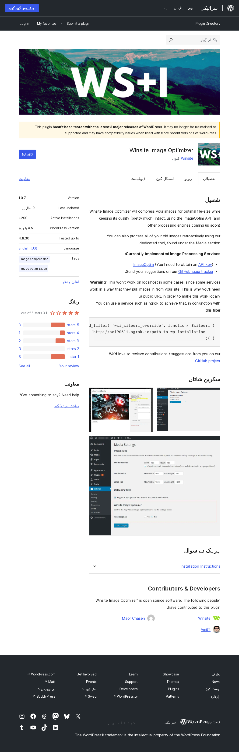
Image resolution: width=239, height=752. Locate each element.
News (216, 682)
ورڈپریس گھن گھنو (21, 8)
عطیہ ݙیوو (89, 689)
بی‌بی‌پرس (46, 689)
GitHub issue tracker (195, 271)
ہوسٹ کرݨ (212, 689)
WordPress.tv (125, 696)
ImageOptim (143, 264)
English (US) (28, 248)
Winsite (187, 158)
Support (131, 682)
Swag (90, 696)
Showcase (171, 674)
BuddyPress (44, 696)
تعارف (216, 674)
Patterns (172, 696)
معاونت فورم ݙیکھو (66, 405)
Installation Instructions (200, 566)
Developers (129, 689)
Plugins (173, 689)
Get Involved (87, 674)
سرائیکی (170, 722)
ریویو (188, 178)
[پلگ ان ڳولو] (171, 40)
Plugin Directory (208, 23)
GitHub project (207, 360)
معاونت (24, 178)
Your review (69, 366)
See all (24, 366)
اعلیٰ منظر (70, 282)
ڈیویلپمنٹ (137, 178)
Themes (172, 682)
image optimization (34, 268)
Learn (133, 674)
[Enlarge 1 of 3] (214, 393)
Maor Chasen (133, 618)
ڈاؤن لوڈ (27, 154)
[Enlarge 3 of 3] (214, 442)
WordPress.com (41, 674)
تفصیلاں (209, 178)
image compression (34, 259)
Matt (49, 682)
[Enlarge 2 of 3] (146, 393)
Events (91, 682)
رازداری (215, 696)
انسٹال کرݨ (165, 178)
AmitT (206, 629)
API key (205, 264)
